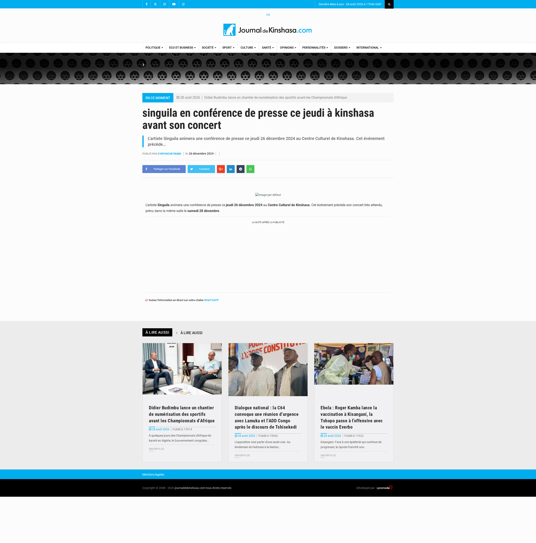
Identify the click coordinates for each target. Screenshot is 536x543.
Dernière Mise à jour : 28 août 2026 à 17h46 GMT (349, 4)
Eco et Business (181, 47)
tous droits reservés (218, 488)
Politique (153, 47)
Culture (247, 47)
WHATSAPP (211, 300)
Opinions (287, 47)
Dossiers (341, 47)
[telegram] (241, 169)
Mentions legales (153, 474)
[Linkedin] (231, 169)
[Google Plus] (221, 169)
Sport (227, 47)
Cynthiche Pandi (170, 153)
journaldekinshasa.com (190, 488)
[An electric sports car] (182, 369)
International (368, 47)
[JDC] (268, 29)
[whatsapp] (250, 169)
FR (268, 15)
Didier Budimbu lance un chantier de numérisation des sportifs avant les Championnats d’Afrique (275, 98)
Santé (267, 47)
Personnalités (314, 47)
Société (208, 47)
